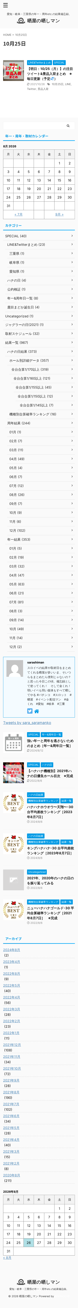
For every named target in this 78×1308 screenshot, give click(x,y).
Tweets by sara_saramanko (27, 722)
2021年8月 (11, 1092)
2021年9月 (11, 1080)
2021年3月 (11, 1151)
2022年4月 (11, 997)
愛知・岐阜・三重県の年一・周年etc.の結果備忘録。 (39, 1289)
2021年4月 (11, 1140)
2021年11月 (11, 1057)
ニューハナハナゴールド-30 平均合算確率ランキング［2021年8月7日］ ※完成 (50, 913)
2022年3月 (11, 1009)
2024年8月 (11, 950)
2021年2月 (11, 1163)
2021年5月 (11, 1128)
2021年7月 (11, 1104)
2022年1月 (11, 1033)
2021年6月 (11, 1116)
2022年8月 (11, 973)
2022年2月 (11, 1021)
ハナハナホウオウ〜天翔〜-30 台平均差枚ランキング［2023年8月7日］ (50, 812)
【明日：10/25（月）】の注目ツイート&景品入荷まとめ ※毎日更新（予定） (50, 74)
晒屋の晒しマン (43, 20)
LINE (68, 84)
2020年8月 (11, 1175)
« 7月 (19, 214)
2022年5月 (11, 985)
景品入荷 (43, 89)
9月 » (59, 214)
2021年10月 (12, 1068)
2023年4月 (11, 962)
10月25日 (57, 84)
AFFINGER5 (62, 1296)
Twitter (31, 89)
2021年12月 (12, 1045)
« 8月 (7, 1258)
